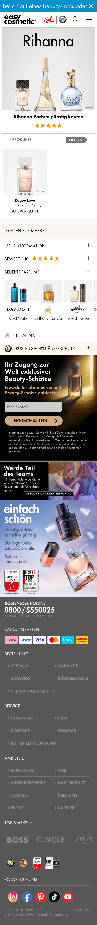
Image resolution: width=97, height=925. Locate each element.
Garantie (68, 666)
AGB (62, 770)
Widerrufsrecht (28, 782)
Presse (17, 808)
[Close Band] (91, 6)
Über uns (67, 795)
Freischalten (30, 420)
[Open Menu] (21, 19)
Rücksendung (73, 678)
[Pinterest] (40, 897)
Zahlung (20, 678)
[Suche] (75, 19)
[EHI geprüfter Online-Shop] (23, 863)
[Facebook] (27, 897)
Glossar (67, 730)
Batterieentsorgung (33, 743)
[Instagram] (13, 897)
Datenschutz (72, 782)
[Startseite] (7, 335)
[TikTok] (54, 897)
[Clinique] (50, 840)
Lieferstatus (24, 718)
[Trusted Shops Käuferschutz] (11, 863)
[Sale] (49, 19)
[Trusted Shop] (63, 19)
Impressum (22, 770)
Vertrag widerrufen (33, 691)
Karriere (67, 808)
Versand (20, 666)
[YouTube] (68, 897)
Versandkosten (59, 914)
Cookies (20, 795)
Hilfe (63, 718)
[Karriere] (48, 481)
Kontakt (20, 730)
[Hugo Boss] (18, 840)
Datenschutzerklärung (40, 436)
